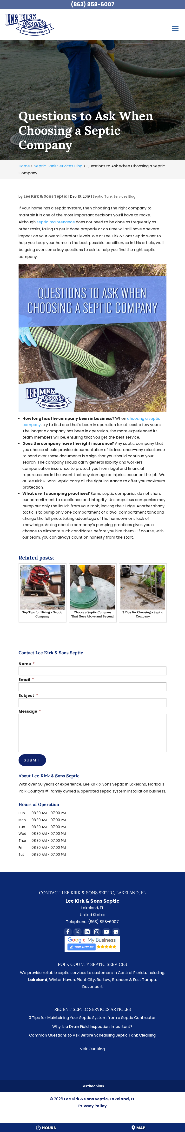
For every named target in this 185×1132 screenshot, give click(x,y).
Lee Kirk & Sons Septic (45, 196)
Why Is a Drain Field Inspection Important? (92, 1026)
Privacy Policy (92, 1106)
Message (30, 711)
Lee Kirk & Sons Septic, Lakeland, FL (99, 1099)
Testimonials (92, 1086)
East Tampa (144, 979)
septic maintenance (56, 222)
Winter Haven (62, 979)
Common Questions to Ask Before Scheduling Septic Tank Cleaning (92, 1035)
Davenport (92, 986)
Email (26, 679)
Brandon (120, 979)
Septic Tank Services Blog (114, 196)
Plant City (86, 979)
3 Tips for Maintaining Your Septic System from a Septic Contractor (92, 1017)
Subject (28, 695)
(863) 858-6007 (92, 4)
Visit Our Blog (92, 1049)
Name (27, 664)
